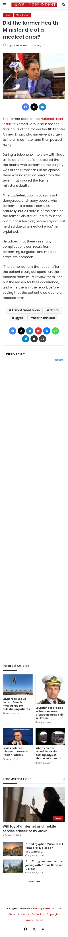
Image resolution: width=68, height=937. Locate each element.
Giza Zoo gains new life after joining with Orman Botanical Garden (44, 865)
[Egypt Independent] (34, 5)
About (12, 914)
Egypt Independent (17, 45)
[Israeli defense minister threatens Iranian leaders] (18, 736)
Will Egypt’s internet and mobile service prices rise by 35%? (29, 828)
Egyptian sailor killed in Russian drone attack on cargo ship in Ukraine (50, 713)
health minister (44, 318)
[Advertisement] (34, 512)
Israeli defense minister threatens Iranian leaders (15, 751)
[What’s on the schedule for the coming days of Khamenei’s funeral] (50, 736)
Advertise (23, 914)
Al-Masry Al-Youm (42, 908)
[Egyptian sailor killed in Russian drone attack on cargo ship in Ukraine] (50, 689)
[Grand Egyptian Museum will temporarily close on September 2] (13, 849)
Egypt (8, 15)
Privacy (29, 920)
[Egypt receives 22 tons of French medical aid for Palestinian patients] (18, 685)
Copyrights (53, 914)
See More (34, 881)
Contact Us (38, 914)
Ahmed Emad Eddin (25, 310)
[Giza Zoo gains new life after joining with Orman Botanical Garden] (13, 866)
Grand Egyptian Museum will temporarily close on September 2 (44, 847)
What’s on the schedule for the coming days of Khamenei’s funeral (48, 753)
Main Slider (22, 15)
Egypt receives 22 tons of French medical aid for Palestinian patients (16, 704)
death (54, 310)
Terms (39, 920)
